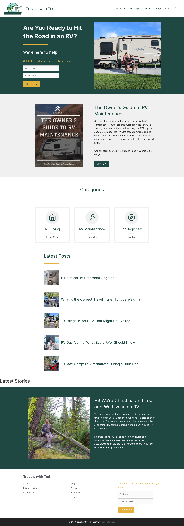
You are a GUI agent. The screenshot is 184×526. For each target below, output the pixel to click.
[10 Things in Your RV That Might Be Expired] (51, 321)
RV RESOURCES (138, 8)
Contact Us (28, 492)
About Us (161, 8)
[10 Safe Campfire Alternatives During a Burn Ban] (51, 364)
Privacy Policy (30, 488)
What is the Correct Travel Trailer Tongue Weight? (100, 299)
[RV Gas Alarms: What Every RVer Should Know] (51, 342)
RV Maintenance (92, 229)
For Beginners (132, 229)
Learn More (52, 237)
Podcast (74, 488)
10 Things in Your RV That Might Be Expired (95, 321)
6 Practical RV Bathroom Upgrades (88, 278)
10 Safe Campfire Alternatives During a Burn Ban (99, 364)
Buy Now (101, 164)
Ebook (73, 497)
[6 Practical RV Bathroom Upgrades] (51, 278)
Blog (72, 483)
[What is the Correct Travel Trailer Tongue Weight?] (51, 299)
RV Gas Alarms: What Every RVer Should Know (98, 342)
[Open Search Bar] (175, 8)
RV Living (52, 229)
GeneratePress (108, 522)
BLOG (119, 8)
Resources (75, 492)
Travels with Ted (40, 8)
